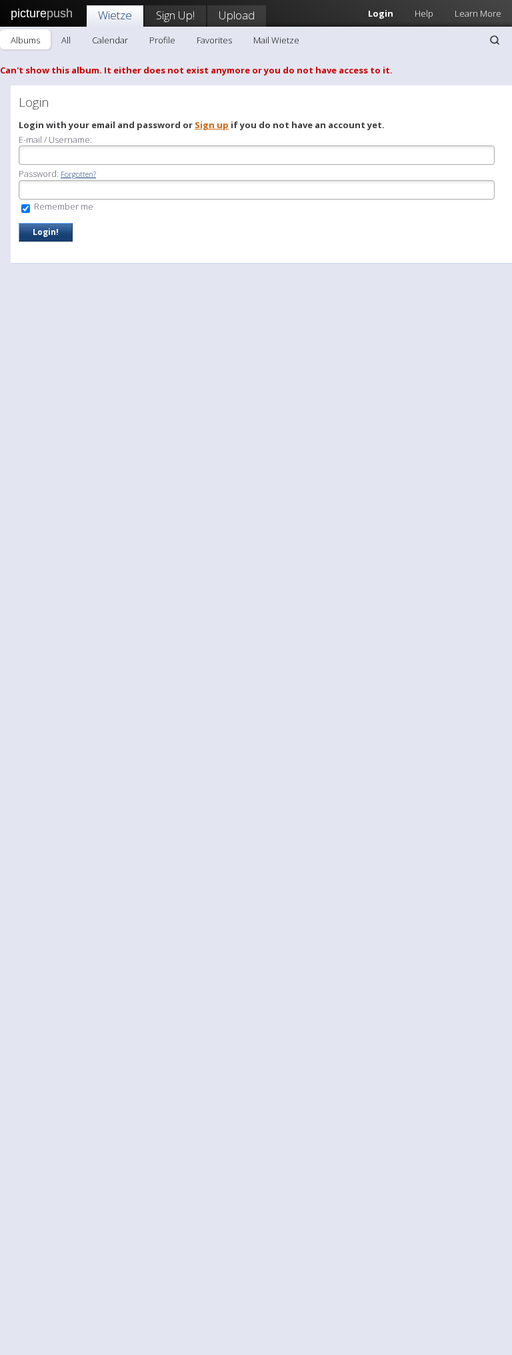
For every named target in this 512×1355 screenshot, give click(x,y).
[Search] (494, 40)
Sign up (212, 125)
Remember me (62, 206)
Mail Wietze (276, 40)
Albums (25, 40)
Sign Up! (175, 15)
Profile (162, 40)
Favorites (214, 40)
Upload (237, 15)
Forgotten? (78, 174)
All (66, 40)
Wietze (115, 15)
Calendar (110, 40)
